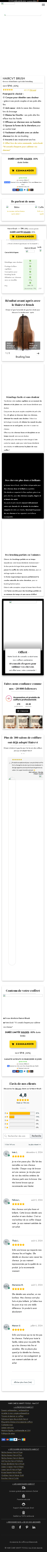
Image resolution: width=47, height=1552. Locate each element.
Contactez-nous (7, 1425)
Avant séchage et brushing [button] (11, 345)
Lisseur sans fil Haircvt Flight (11, 1469)
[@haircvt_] (8, 698)
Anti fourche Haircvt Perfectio (12, 1461)
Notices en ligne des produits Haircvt (14, 1419)
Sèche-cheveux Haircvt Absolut (12, 1458)
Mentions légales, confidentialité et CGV (15, 1430)
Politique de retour (8, 1433)
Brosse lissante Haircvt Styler (11, 1472)
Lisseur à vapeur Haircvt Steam (12, 1466)
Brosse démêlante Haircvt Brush (12, 1464)
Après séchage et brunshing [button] (33, 345)
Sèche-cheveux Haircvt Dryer (12, 1452)
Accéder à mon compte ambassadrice (15, 1413)
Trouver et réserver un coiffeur (12, 1416)
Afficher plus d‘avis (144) (23, 1382)
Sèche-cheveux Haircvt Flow (11, 1455)
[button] (38, 353)
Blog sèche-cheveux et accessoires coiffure (16, 1422)
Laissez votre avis (7, 1427)
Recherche (36, 1135)
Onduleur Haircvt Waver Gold (12, 1475)
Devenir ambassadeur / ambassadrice (15, 1410)
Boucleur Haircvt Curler (10, 1478)
